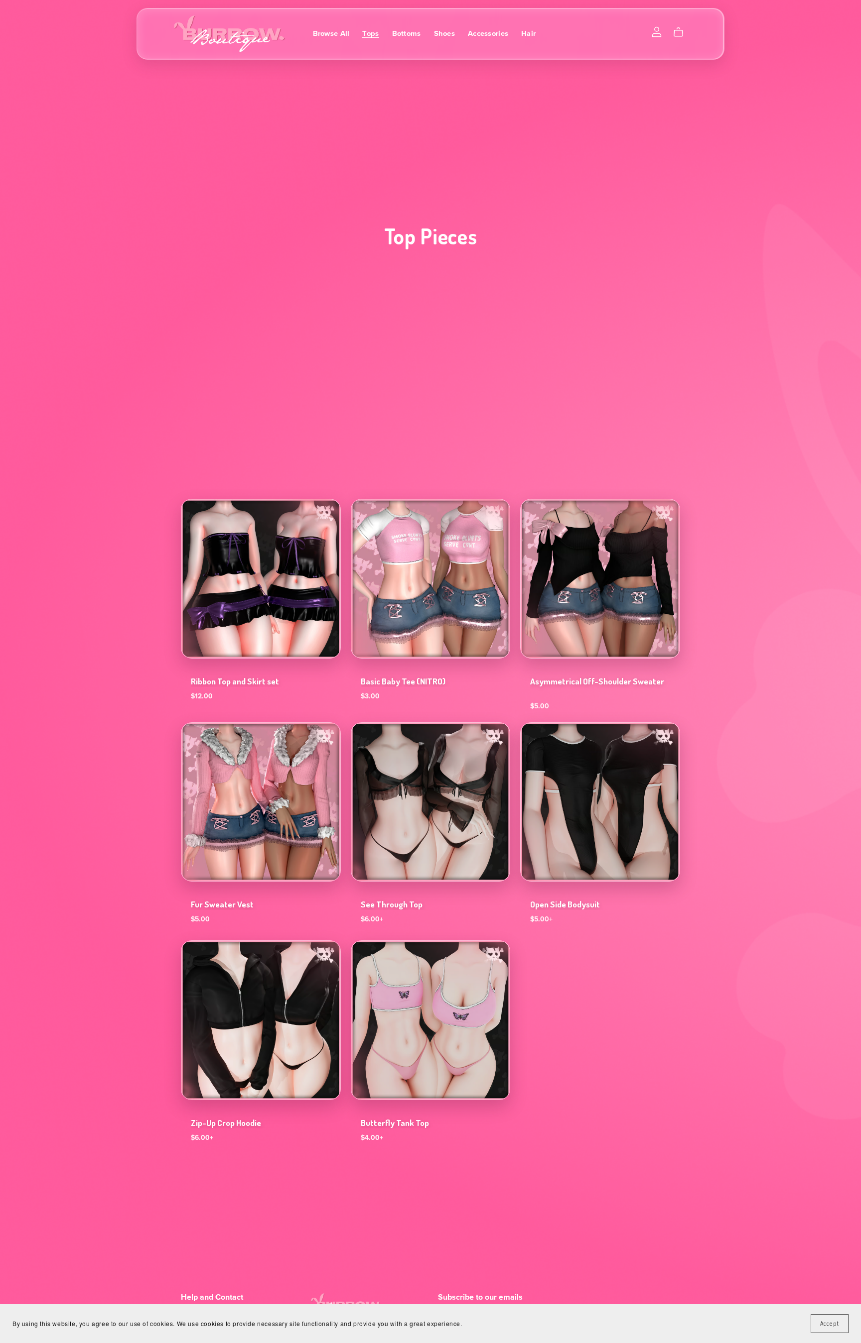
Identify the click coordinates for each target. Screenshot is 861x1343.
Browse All (331, 33)
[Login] (657, 31)
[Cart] (682, 32)
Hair (528, 33)
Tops (370, 33)
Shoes (444, 33)
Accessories (488, 33)
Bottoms (406, 33)
